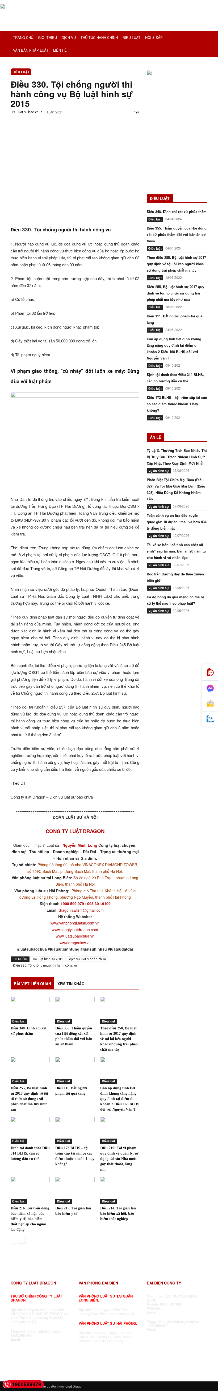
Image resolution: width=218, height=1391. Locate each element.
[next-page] (22, 1240)
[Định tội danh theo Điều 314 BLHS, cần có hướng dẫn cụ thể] (30, 1130)
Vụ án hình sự (158, 470)
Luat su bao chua (29, 112)
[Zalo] (210, 719)
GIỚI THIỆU (47, 37)
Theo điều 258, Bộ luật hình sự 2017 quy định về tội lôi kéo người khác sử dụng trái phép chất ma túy (119, 1039)
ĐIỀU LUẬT (131, 37)
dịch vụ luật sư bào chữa (87, 959)
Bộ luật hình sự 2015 (48, 959)
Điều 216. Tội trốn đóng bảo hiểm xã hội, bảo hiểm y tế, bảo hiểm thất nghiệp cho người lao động (30, 1219)
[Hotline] (210, 672)
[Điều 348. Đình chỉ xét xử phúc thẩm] (30, 1010)
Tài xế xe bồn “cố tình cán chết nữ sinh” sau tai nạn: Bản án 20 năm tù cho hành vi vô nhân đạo (176, 551)
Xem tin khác (70, 983)
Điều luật (20, 71)
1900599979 (26, 1384)
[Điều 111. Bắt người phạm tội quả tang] (74, 1070)
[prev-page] (14, 1240)
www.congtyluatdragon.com (75, 929)
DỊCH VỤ (69, 37)
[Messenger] (210, 688)
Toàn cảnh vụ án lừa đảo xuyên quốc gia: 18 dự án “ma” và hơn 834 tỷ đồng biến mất (177, 522)
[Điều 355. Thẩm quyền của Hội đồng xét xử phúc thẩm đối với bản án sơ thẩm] (74, 1010)
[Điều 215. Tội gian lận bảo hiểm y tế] (74, 1190)
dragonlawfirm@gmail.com (81, 910)
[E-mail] (210, 703)
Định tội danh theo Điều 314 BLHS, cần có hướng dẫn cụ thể (30, 1153)
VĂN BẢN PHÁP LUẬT (30, 50)
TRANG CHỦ (23, 37)
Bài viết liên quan (32, 983)
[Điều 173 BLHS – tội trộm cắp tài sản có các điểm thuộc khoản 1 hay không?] (74, 1130)
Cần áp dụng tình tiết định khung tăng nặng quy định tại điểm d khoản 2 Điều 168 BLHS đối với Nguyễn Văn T (119, 1098)
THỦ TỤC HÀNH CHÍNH (99, 37)
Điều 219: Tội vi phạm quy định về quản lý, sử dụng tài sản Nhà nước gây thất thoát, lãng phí (119, 1158)
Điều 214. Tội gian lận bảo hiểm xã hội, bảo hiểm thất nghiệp (118, 1213)
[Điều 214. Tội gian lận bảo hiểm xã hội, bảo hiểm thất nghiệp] (119, 1190)
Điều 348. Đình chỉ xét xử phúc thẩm (177, 211)
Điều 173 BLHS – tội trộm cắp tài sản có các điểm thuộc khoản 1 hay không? (177, 404)
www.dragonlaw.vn (75, 942)
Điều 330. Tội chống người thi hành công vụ (45, 965)
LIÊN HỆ (60, 50)
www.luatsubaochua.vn (75, 936)
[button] (201, 37)
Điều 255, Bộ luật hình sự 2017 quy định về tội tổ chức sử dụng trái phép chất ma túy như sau (30, 1098)
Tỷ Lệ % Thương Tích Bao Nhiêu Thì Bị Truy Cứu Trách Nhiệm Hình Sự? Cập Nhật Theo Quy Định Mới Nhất (177, 457)
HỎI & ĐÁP (154, 37)
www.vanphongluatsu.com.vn (75, 923)
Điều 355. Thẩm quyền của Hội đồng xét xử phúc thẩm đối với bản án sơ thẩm (177, 234)
